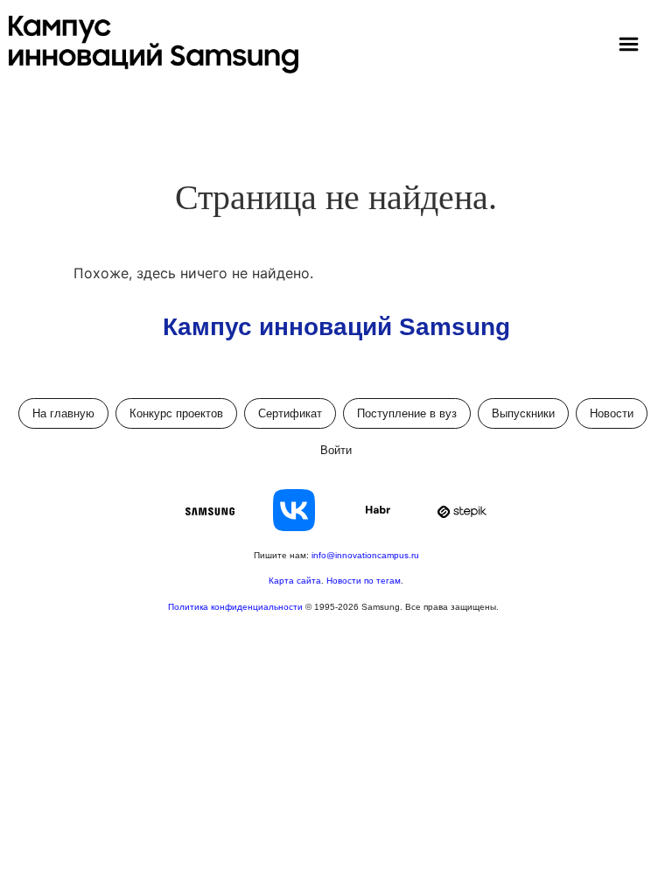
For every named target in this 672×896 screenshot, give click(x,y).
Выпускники (523, 413)
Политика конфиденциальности (236, 607)
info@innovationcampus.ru (365, 555)
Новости (612, 413)
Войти (336, 450)
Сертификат (290, 413)
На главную (63, 413)
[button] (628, 45)
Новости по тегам (363, 580)
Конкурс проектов (176, 413)
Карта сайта (295, 580)
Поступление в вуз (407, 413)
